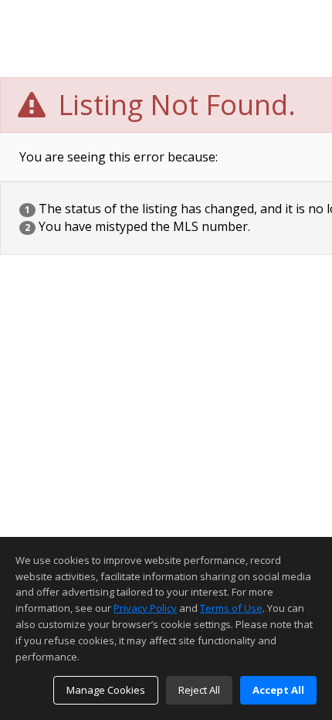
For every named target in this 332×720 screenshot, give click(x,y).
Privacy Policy (145, 608)
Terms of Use (231, 608)
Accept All (278, 690)
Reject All (199, 690)
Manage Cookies (105, 690)
